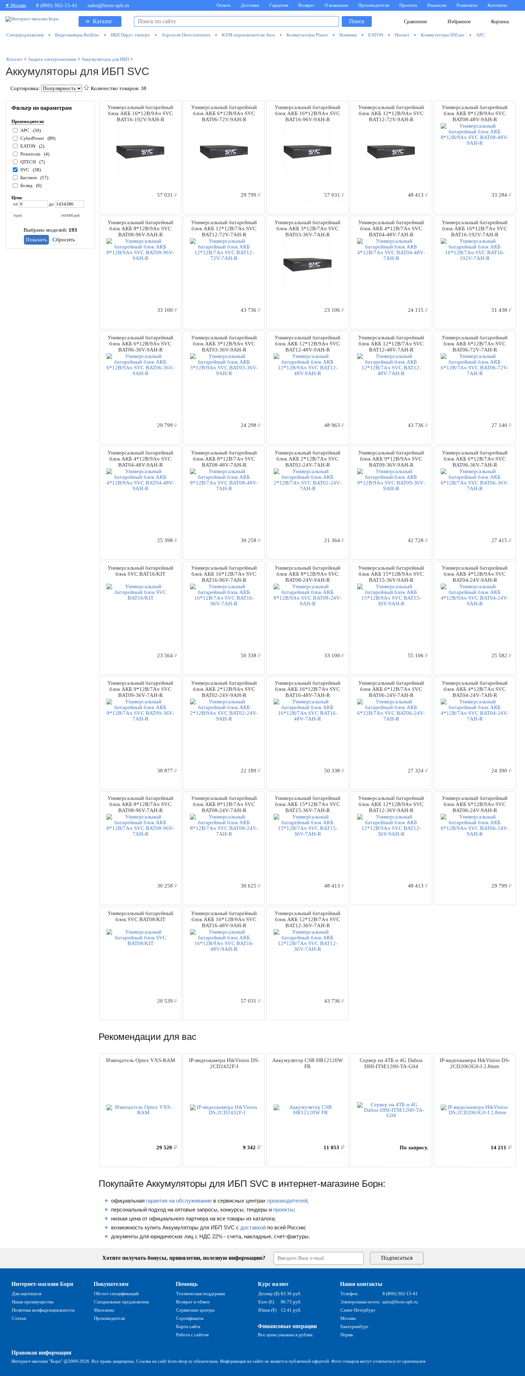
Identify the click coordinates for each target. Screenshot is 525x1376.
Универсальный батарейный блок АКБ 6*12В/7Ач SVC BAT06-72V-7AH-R (475, 344)
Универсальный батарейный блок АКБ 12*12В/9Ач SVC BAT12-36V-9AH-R (391, 804)
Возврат (306, 5)
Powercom (30, 154)
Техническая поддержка (200, 1293)
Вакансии (436, 5)
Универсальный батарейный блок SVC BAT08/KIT (140, 916)
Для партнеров (26, 1293)
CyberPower (32, 138)
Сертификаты (190, 1318)
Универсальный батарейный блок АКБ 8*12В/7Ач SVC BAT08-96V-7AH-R (140, 804)
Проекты (408, 5)
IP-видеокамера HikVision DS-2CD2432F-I (224, 1063)
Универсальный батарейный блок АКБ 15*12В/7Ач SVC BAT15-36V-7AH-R (307, 804)
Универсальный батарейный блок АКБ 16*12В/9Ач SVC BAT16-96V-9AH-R (307, 113)
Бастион (28, 177)
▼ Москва (15, 5)
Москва (348, 1318)
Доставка (250, 5)
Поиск (357, 21)
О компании (336, 5)
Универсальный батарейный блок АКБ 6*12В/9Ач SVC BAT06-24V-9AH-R (475, 804)
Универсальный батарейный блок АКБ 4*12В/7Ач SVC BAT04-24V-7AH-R (475, 689)
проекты (283, 1210)
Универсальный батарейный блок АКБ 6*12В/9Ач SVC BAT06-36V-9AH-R (140, 344)
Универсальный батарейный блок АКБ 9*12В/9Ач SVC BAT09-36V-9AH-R (391, 459)
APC (24, 130)
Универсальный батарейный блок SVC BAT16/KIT (140, 571)
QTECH (28, 161)
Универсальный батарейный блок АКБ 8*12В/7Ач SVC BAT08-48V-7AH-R (224, 459)
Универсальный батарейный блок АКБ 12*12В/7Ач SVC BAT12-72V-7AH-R (224, 228)
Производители (373, 5)
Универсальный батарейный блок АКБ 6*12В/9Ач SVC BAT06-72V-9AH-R (224, 113)
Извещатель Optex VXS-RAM (140, 1060)
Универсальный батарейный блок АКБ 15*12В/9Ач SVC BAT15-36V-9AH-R (391, 574)
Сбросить (63, 239)
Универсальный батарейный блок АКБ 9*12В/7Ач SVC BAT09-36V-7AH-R (140, 689)
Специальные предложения (121, 1301)
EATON (27, 146)
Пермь (346, 1334)
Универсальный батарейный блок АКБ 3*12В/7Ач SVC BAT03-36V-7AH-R (307, 228)
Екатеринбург (354, 1326)
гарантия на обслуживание (179, 1201)
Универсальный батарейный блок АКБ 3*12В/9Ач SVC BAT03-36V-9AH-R (224, 344)
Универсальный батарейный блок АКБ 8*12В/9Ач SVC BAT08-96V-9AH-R (140, 228)
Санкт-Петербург (357, 1310)
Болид (26, 185)
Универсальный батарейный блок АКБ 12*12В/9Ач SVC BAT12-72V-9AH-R (391, 113)
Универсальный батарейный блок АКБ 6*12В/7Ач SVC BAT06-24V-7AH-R (391, 689)
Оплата (223, 5)
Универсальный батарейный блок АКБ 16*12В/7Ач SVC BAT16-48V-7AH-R (307, 689)
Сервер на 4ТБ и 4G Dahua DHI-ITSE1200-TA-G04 (391, 1063)
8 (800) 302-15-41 (57, 5)
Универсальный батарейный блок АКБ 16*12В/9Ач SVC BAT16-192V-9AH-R (140, 113)
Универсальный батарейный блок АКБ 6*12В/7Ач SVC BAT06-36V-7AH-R (475, 459)
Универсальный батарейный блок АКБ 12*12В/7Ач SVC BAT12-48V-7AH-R (391, 344)
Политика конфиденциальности (43, 1310)
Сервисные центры (195, 1310)
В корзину (160, 205)
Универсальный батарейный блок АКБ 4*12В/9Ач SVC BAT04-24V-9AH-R (475, 574)
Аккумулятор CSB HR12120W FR (307, 1063)
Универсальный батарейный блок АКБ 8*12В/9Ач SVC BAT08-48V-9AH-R (475, 113)
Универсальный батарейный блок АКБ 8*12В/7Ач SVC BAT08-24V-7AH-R (224, 804)
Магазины (104, 1310)
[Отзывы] (117, 194)
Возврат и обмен (193, 1301)
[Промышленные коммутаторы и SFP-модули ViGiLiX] (263, 47)
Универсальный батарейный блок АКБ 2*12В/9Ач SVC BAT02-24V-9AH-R (224, 689)
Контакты (497, 5)
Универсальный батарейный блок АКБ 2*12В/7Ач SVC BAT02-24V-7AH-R (307, 459)
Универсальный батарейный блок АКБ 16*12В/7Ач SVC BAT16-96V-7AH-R (224, 574)
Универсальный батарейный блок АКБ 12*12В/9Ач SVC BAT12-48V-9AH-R (307, 344)
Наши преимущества (33, 1301)
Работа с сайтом (192, 1334)
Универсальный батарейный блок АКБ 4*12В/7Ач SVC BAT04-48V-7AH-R (391, 228)
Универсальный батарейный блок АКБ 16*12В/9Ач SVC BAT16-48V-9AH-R (224, 919)
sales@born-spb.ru (108, 5)
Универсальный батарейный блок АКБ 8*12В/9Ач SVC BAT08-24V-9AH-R (307, 574)
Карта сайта (188, 1326)
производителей (287, 1201)
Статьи (19, 1318)
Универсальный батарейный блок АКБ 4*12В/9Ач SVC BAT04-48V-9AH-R (140, 459)
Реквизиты (467, 5)
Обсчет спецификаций (116, 1293)
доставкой (253, 1227)
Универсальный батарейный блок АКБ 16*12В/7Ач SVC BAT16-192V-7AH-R (475, 228)
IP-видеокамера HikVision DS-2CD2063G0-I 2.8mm (475, 1063)
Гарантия (278, 5)
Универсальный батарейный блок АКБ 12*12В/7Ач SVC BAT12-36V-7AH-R (307, 919)
